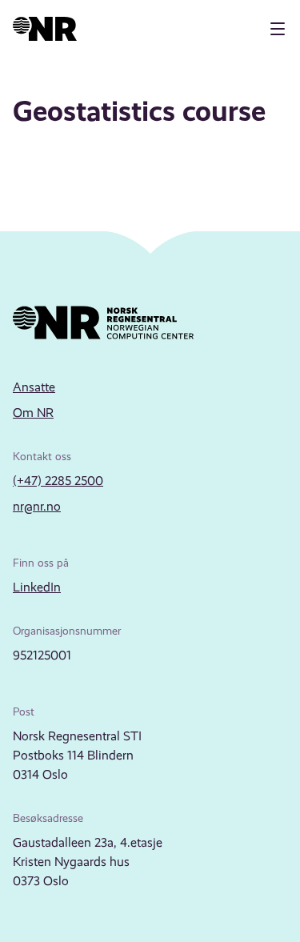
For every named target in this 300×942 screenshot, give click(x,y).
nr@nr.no (37, 506)
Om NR (33, 412)
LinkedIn (37, 587)
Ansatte (34, 387)
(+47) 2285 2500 (58, 480)
